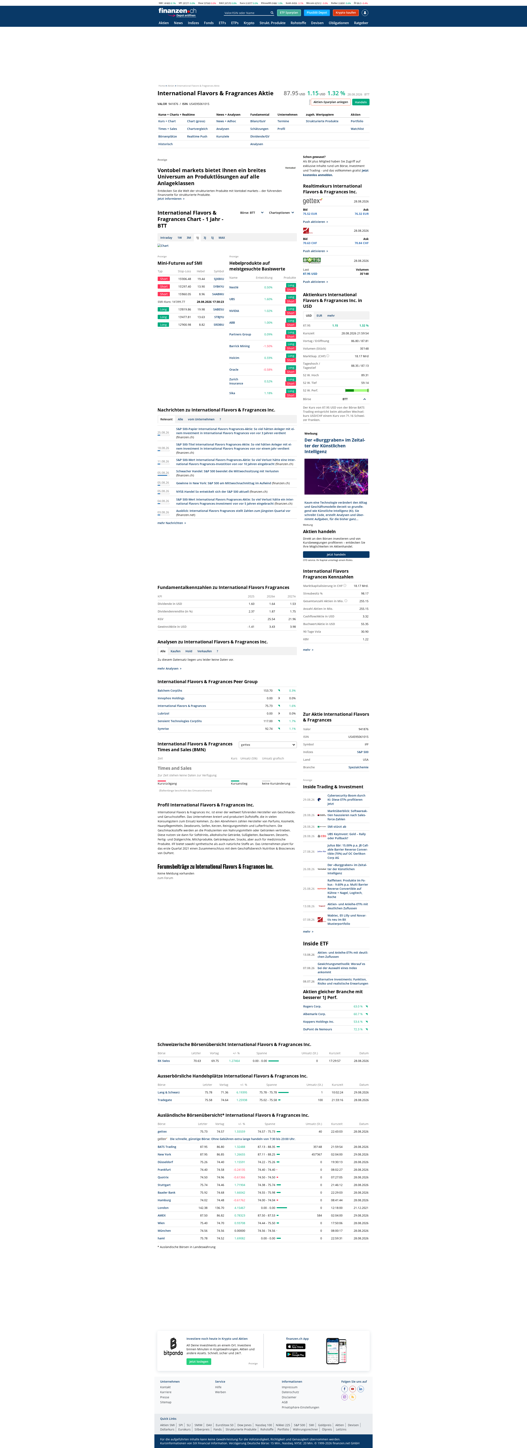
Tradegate (165, 1100)
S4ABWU (218, 294)
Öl (355, 3)
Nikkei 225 (283, 1425)
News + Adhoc (226, 121)
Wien (161, 1223)
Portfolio (357, 121)
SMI (161, 3)
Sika (232, 393)
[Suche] (272, 13)
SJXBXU (219, 279)
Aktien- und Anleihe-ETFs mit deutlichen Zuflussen (348, 906)
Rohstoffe (298, 23)
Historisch (165, 144)
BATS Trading (167, 1147)
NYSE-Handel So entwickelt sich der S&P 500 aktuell (212, 492)
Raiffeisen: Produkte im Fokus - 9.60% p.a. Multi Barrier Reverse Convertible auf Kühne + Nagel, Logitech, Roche (348, 888)
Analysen (222, 129)
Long (291, 285)
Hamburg (164, 1200)
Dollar (334, 3)
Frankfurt (164, 1170)
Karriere (165, 1392)
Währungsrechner (305, 1429)
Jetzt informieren (170, 199)
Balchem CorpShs (170, 690)
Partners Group (240, 334)
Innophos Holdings (171, 698)
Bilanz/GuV (258, 121)
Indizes (193, 23)
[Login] (365, 12)
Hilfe (218, 1387)
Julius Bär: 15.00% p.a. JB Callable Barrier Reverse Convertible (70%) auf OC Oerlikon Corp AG (348, 851)
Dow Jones (244, 1425)
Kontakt (165, 1387)
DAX (221, 3)
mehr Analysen (167, 668)
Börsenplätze (167, 136)
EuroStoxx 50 (224, 1425)
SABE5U (218, 309)
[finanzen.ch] (177, 10)
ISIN (185, 103)
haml (161, 1238)
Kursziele (222, 136)
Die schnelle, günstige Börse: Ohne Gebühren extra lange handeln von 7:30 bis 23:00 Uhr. (232, 1139)
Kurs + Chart (167, 121)
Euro (242, 3)
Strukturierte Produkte (322, 121)
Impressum (289, 1387)
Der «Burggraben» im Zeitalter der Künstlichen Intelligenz (347, 869)
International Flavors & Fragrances (182, 706)
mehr (331, 315)
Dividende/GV (259, 136)
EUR (319, 315)
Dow (200, 3)
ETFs (222, 23)
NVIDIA (234, 311)
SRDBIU (219, 325)
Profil (281, 129)
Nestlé (233, 287)
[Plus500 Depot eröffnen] (181, 15)
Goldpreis (324, 1425)
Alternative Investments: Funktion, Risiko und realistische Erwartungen (343, 981)
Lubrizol (163, 713)
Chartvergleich (197, 129)
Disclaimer (289, 1397)
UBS (232, 299)
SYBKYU (218, 286)
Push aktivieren (314, 222)
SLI (189, 1425)
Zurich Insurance (236, 381)
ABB (232, 322)
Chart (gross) (196, 121)
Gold (288, 3)
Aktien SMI (167, 1425)
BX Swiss (164, 1061)
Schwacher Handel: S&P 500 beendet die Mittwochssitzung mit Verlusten (227, 471)
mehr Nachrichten (170, 523)
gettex (162, 1131)
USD (309, 315)
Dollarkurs (167, 1429)
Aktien (164, 23)
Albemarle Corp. (314, 1014)
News (178, 23)
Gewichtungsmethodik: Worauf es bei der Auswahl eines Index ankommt (341, 968)
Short (290, 289)
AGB (285, 1402)
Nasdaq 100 (263, 1425)
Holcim (234, 358)
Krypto (249, 23)
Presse (164, 1397)
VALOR (162, 103)
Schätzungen (259, 129)
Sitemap (165, 1402)
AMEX (162, 1215)
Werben (220, 1392)
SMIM (198, 1425)
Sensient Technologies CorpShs (180, 721)
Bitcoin (310, 3)
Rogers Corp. (312, 1006)
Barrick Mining (239, 346)
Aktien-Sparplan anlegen (331, 102)
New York (164, 1154)
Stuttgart (164, 1185)
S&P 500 (362, 752)
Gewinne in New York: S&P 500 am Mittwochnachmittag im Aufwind (223, 483)
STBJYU (219, 317)
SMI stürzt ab (337, 827)
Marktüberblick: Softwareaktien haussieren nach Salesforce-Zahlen (348, 815)
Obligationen (339, 23)
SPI (180, 3)
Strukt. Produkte (273, 23)
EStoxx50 (266, 3)
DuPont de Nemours (317, 1029)
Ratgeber (361, 23)
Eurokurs (184, 1429)
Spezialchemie (358, 767)
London (163, 1208)
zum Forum (165, 878)
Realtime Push (197, 136)
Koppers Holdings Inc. (318, 1022)
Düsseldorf (165, 1162)
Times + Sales (167, 129)
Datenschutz (290, 1392)
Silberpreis (202, 1429)
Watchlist (357, 129)
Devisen (317, 23)
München (164, 1231)
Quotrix (163, 1177)
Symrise (163, 729)
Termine (283, 121)
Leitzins (341, 1429)
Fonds (209, 23)
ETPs (235, 23)
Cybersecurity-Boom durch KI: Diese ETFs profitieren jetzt (346, 799)
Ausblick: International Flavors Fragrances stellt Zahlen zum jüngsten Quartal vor (233, 511)
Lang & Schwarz (169, 1092)
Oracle (233, 369)
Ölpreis (327, 1429)
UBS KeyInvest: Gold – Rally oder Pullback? (347, 836)
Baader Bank (166, 1192)
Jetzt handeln (336, 554)
